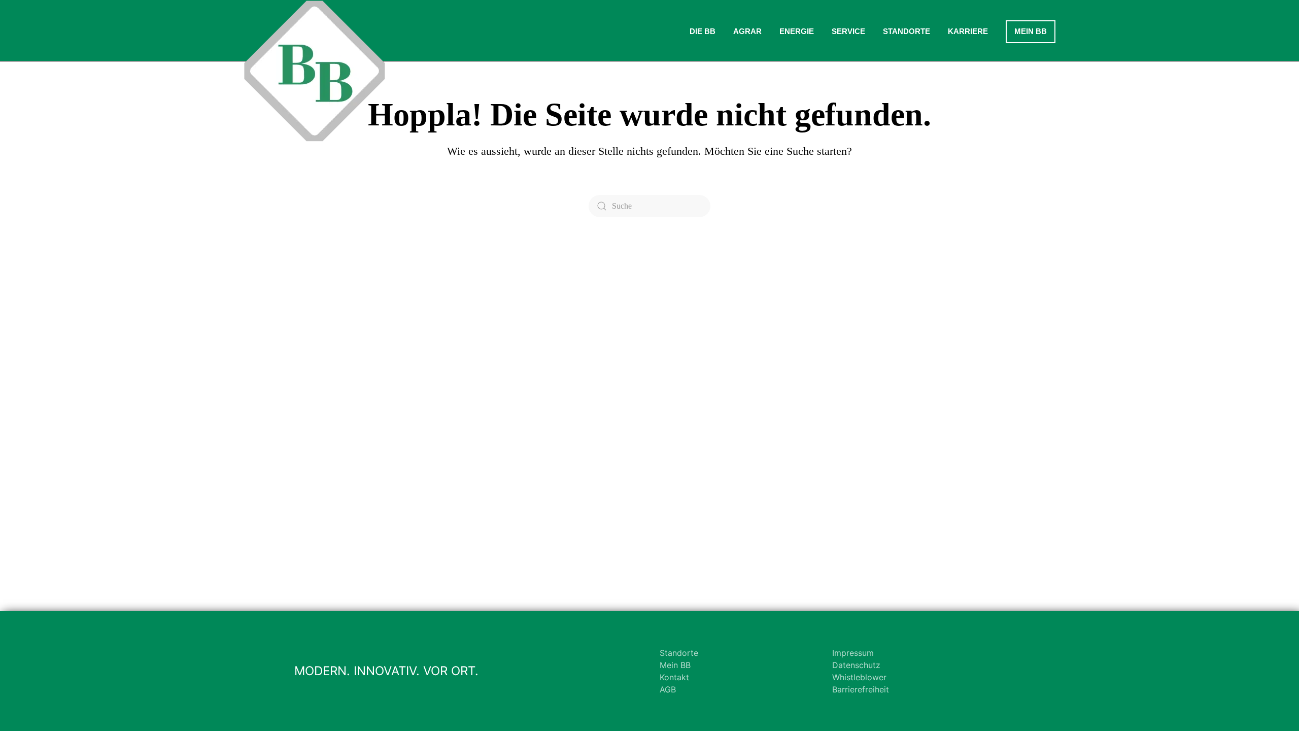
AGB (668, 689)
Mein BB (1030, 31)
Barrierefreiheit (860, 689)
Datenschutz (856, 665)
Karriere (968, 31)
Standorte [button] (906, 31)
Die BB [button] (702, 31)
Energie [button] (796, 31)
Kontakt (674, 677)
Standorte (679, 653)
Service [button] (848, 31)
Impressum (853, 653)
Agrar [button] (747, 31)
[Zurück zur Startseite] (315, 71)
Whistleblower (859, 677)
